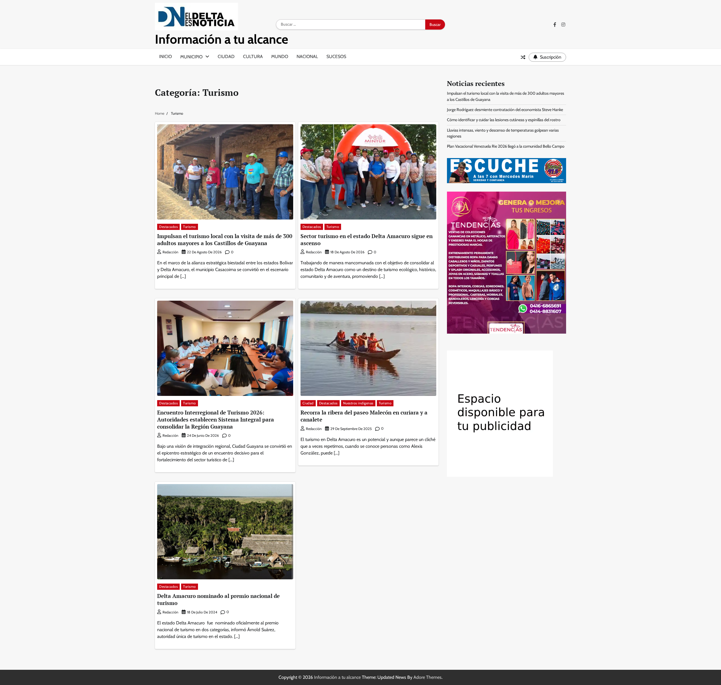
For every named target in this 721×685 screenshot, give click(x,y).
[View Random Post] (523, 57)
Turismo (189, 227)
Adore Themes (427, 677)
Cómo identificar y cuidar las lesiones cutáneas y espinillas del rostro (503, 119)
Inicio (165, 56)
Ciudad (226, 56)
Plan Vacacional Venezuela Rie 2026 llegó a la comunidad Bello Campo (505, 146)
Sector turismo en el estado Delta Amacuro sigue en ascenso (367, 239)
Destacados (168, 227)
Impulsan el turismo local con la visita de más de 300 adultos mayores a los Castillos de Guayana (224, 239)
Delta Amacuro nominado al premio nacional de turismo (218, 599)
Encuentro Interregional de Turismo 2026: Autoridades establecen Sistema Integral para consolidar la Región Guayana (215, 419)
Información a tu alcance (221, 39)
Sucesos (336, 56)
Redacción (170, 252)
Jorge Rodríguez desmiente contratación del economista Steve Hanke (505, 109)
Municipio (191, 56)
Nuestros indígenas (358, 403)
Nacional (307, 56)
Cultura (253, 56)
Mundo (279, 56)
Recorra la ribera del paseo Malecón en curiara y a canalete (364, 416)
